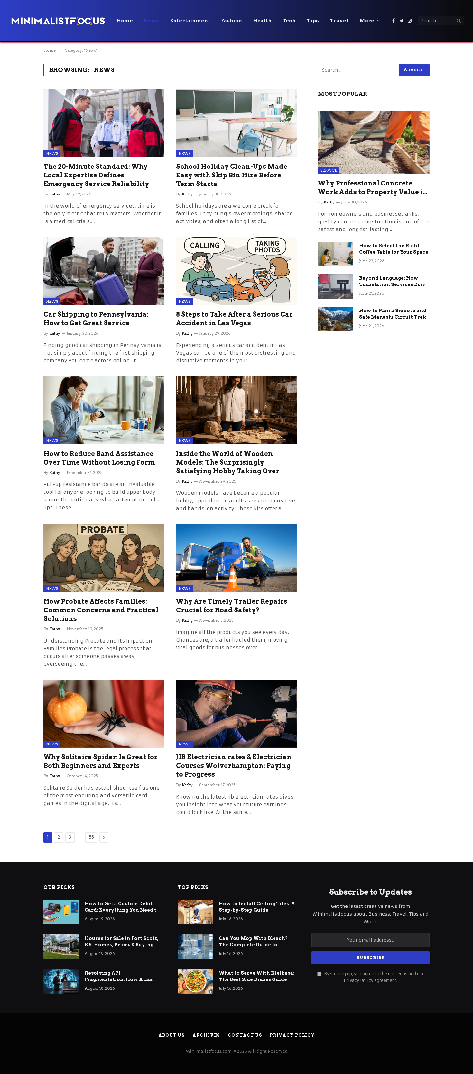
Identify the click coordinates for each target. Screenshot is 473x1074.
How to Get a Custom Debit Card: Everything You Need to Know (122, 907)
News (151, 20)
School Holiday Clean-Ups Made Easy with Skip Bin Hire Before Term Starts (231, 175)
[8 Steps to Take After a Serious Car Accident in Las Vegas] (236, 271)
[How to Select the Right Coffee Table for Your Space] (335, 254)
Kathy (54, 194)
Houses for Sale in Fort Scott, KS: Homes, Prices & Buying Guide (121, 942)
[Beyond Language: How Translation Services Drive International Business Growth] (335, 286)
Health (262, 20)
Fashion (231, 20)
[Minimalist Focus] (58, 20)
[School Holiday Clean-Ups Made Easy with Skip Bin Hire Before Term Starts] (236, 123)
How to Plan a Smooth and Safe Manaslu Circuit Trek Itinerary (392, 314)
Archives (206, 1035)
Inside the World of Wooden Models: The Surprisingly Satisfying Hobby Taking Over (227, 462)
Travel (339, 20)
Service (328, 170)
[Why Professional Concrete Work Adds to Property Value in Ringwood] (374, 142)
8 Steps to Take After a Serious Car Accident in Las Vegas (234, 319)
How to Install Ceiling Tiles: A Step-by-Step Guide (257, 907)
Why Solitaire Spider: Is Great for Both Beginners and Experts (100, 761)
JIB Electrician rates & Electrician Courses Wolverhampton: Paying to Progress (234, 765)
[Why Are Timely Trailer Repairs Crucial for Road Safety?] (236, 558)
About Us (171, 1035)
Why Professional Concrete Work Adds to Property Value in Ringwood (373, 187)
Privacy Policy (358, 980)
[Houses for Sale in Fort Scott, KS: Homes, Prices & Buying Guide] (61, 946)
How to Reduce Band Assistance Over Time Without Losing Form (99, 458)
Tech (289, 20)
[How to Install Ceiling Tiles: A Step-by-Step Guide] (195, 912)
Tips (313, 20)
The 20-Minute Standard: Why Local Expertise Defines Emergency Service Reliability (96, 175)
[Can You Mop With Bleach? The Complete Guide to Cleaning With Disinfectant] (195, 946)
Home (124, 20)
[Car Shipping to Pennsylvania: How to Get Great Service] (103, 271)
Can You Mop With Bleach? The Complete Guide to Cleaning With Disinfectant (254, 942)
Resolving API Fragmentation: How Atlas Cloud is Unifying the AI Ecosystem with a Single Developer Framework (119, 976)
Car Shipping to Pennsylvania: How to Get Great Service (95, 319)
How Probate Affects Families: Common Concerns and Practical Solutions (100, 610)
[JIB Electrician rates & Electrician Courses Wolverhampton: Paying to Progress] (236, 714)
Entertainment (190, 20)
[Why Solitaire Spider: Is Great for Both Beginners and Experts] (103, 714)
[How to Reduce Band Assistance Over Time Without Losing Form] (103, 410)
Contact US (245, 1035)
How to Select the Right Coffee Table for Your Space (393, 249)
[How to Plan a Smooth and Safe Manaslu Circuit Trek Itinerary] (335, 319)
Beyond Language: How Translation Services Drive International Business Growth (393, 281)
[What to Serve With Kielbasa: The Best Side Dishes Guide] (195, 981)
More (366, 20)
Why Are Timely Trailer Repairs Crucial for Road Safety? (231, 606)
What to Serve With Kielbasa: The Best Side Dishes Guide (256, 976)
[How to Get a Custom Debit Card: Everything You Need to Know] (61, 912)
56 (91, 837)
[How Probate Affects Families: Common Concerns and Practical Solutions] (103, 558)
